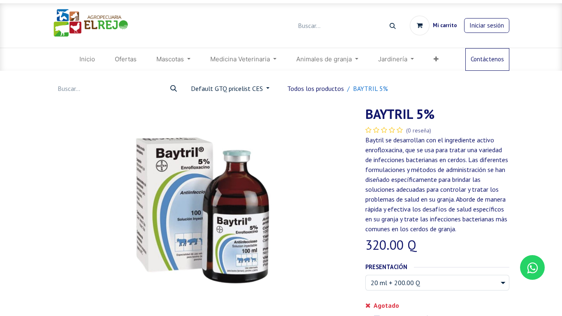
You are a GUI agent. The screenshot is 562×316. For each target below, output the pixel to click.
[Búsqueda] (393, 26)
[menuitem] (87, 59)
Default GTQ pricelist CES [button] (228, 88)
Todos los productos (315, 88)
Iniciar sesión (486, 25)
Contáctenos (487, 59)
